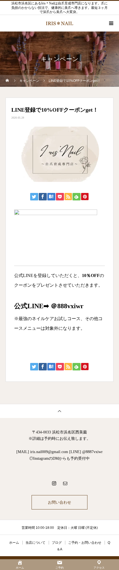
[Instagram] (54, 483)
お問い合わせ (59, 502)
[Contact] (65, 483)
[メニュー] (110, 23)
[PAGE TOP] (59, 411)
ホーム (14, 543)
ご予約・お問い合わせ (84, 543)
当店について (35, 543)
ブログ (57, 543)
